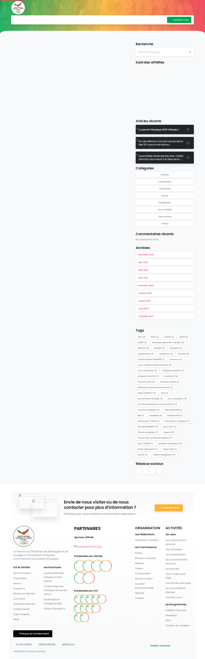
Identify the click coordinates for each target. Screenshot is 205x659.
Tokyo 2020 (170, 449)
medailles (155, 415)
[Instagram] (55, 5)
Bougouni (176, 348)
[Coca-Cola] (101, 599)
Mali (141, 415)
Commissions (164, 181)
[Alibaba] (90, 599)
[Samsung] (96, 608)
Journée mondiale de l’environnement (157, 404)
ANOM (142, 342)
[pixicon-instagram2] (185, 650)
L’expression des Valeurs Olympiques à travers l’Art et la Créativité (100, 61)
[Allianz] (96, 599)
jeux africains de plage (150, 398)
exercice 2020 (146, 381)
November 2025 (146, 254)
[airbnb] (84, 599)
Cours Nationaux (147, 370)
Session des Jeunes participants (155, 437)
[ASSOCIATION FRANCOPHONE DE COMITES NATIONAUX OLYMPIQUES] (80, 578)
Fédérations (165, 188)
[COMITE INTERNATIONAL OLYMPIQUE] (89, 566)
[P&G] (90, 608)
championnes (146, 353)
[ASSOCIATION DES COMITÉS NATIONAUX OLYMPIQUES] (106, 566)
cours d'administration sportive (155, 365)
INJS (164, 393)
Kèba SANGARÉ (173, 409)
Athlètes (165, 174)
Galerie (164, 195)
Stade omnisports (148, 449)
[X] (42, 5)
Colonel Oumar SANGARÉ (151, 359)
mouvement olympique (177, 421)
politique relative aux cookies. (125, 656)
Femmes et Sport (169, 381)
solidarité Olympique (170, 443)
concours (176, 359)
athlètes (143, 348)
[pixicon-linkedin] (176, 650)
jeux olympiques (177, 398)
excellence (171, 376)
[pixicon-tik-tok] (189, 650)
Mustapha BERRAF (148, 426)
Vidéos (164, 223)
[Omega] (84, 608)
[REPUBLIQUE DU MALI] (80, 566)
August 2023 (144, 300)
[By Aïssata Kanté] (17, 103)
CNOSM (183, 353)
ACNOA (169, 337)
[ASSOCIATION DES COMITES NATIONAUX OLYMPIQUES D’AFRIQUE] (89, 578)
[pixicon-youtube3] (180, 650)
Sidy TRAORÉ (145, 443)
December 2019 (145, 316)
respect (168, 432)
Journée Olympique (149, 409)
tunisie (143, 454)
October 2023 (145, 293)
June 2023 (143, 308)
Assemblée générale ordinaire (168, 342)
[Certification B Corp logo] (88, 545)
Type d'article (164, 216)
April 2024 (143, 277)
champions (166, 353)
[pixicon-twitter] (171, 650)
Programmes (165, 202)
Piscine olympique (148, 432)
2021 (142, 337)
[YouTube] (46, 5)
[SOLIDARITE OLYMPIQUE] (97, 566)
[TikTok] (59, 5)
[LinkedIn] (51, 5)
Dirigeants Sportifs (173, 370)
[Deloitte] (78, 608)
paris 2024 (170, 426)
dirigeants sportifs (148, 376)
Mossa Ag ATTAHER (149, 421)
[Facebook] (38, 5)
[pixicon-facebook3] (167, 650)
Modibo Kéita (175, 415)
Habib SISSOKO (147, 393)
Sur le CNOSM (165, 209)
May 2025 (143, 262)
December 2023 (146, 285)
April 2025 (143, 270)
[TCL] (78, 617)
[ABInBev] (78, 599)
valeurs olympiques (164, 454)
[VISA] (84, 617)
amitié (183, 337)
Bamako (159, 348)
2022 (155, 337)
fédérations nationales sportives (155, 387)
